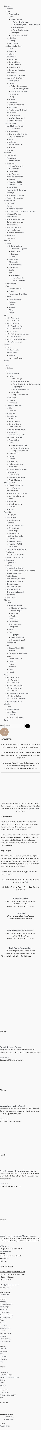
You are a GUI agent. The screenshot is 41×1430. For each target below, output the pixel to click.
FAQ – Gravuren (12, 331)
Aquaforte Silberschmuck (17, 118)
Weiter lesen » (4, 1057)
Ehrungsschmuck (12, 224)
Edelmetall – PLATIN (15, 185)
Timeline (13, 257)
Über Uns (7, 241)
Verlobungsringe (14, 14)
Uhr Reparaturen (14, 169)
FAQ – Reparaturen (13, 321)
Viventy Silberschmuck (16, 121)
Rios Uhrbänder (5, 1426)
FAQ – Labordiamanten (16, 137)
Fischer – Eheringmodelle (21, 22)
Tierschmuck (11, 235)
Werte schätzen (12, 217)
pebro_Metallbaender (13, 230)
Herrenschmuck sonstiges (17, 70)
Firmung (11, 97)
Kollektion (3, 1301)
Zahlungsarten (13, 267)
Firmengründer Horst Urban (18, 294)
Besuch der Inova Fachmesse (12, 1047)
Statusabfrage (13, 171)
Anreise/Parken (13, 259)
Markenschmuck (12, 113)
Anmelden (12, 355)
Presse (9, 296)
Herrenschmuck (12, 57)
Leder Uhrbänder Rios (14, 227)
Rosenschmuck (11, 238)
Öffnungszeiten (13, 262)
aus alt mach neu (14, 161)
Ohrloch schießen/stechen (15, 209)
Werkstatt (12, 291)
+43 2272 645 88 (5, 1287)
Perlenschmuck (11, 73)
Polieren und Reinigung (14, 214)
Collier (11, 49)
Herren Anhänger (14, 62)
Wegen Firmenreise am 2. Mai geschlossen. (18, 1236)
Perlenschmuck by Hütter (17, 75)
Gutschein (12, 99)
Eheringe (11, 17)
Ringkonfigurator (18, 27)
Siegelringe (12, 41)
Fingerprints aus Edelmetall (15, 233)
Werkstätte (7, 153)
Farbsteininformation (15, 145)
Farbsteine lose (11, 142)
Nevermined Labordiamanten (18, 134)
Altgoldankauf (11, 203)
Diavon (11, 139)
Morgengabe (15, 33)
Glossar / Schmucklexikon (15, 198)
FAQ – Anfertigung (13, 318)
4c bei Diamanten (14, 129)
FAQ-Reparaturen (14, 174)
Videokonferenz (5, 1294)
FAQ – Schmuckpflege (14, 336)
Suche (2, 725)
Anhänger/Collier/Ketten (14, 46)
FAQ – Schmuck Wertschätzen (16, 339)
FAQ (5, 315)
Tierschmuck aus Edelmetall (17, 110)
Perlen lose (10, 150)
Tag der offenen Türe (17, 278)
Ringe (8, 11)
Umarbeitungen (12, 158)
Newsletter (12, 307)
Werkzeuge (10, 192)
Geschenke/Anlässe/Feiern (15, 78)
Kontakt (11, 270)
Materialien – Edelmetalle (15, 177)
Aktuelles (7, 345)
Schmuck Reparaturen (16, 166)
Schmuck (7, 6)
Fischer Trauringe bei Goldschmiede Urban (26, 25)
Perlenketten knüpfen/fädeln (16, 219)
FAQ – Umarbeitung (13, 323)
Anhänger (3, 1323)
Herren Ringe (13, 59)
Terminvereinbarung (15, 264)
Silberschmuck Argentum (19, 249)
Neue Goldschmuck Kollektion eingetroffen (18, 1171)
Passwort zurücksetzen (16, 358)
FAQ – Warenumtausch (14, 342)
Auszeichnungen (16, 251)
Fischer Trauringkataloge (20, 30)
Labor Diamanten (12, 131)
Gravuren (10, 206)
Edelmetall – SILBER (15, 182)
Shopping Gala (15, 275)
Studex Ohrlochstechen (16, 105)
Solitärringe (12, 38)
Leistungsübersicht (6, 1304)
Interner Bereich (12, 353)
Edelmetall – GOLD (15, 179)
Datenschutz (4, 1348)
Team (8, 286)
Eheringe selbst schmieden (19, 35)
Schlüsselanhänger (14, 67)
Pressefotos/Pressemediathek (9, 1377)
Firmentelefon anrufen (20, 898)
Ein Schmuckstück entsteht (15, 195)
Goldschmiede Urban (15, 246)
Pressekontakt (4, 1372)
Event (10, 273)
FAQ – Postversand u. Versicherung (18, 334)
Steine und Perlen (10, 123)
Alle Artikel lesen (5, 1251)
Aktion (9, 347)
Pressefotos (12, 302)
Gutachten (12, 147)
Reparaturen (11, 163)
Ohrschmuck (11, 54)
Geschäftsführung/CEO (16, 289)
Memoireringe (13, 43)
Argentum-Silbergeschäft (8, 1395)
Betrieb (9, 243)
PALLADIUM (13, 187)
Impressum (3, 1351)
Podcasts (11, 313)
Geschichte (14, 254)
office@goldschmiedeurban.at (9, 1285)
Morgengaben (13, 102)
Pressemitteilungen (6, 1375)
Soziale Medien (11, 283)
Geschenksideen (5, 1341)
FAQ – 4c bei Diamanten (14, 326)
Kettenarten (12, 51)
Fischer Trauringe (16, 19)
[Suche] (27, 726)
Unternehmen (4, 1392)
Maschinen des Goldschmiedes (16, 190)
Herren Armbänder (15, 65)
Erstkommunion (14, 94)
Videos (11, 310)
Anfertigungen (11, 155)
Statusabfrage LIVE (6, 1317)
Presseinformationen (15, 299)
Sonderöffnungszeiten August (12, 1106)
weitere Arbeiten (9, 201)
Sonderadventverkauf (18, 281)
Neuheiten (10, 9)
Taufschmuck (13, 107)
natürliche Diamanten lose (15, 126)
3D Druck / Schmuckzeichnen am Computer (21, 211)
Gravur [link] (18, 803)
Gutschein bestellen (13, 350)
